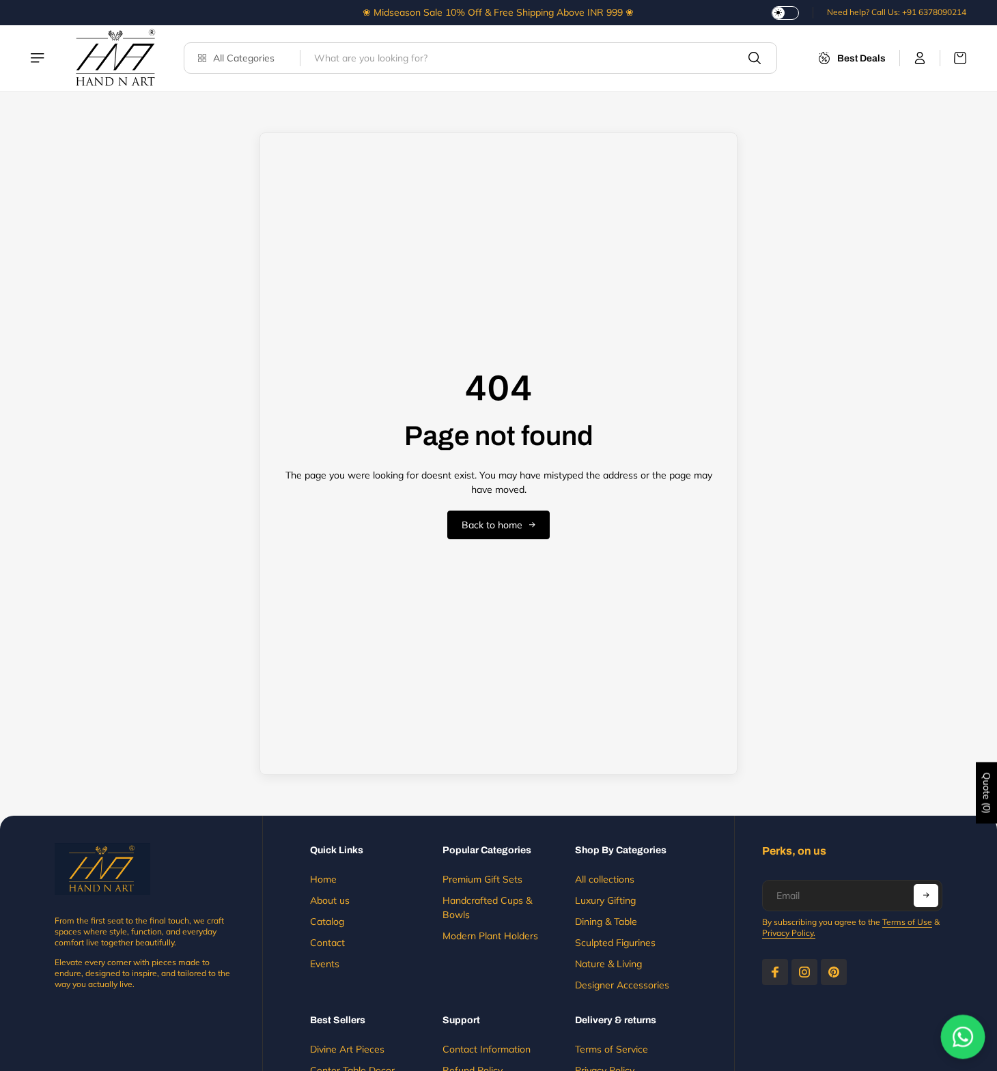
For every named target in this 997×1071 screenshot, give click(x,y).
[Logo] (115, 58)
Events (324, 964)
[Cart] (953, 58)
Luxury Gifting (605, 900)
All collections (604, 879)
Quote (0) (987, 792)
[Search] (754, 58)
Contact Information (487, 1049)
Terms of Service (611, 1049)
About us (330, 900)
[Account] (920, 58)
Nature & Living (608, 964)
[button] (926, 895)
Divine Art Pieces (347, 1049)
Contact (327, 943)
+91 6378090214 (934, 12)
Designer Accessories (622, 985)
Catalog (327, 921)
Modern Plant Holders (490, 936)
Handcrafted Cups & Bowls (487, 907)
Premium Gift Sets (482, 879)
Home (323, 879)
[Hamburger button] (39, 58)
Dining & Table (606, 921)
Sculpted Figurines (615, 943)
